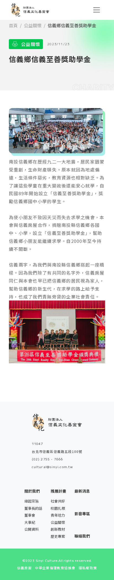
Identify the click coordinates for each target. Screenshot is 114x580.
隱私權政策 (88, 567)
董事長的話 (33, 508)
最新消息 (82, 491)
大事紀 (29, 522)
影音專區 (82, 513)
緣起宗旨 (31, 501)
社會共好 (58, 501)
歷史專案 (58, 536)
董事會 (29, 515)
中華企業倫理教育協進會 (55, 567)
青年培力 (58, 515)
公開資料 (31, 529)
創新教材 (58, 529)
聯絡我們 (82, 536)
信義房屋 (24, 567)
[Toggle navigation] (96, 9)
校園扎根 (58, 508)
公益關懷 (33, 25)
